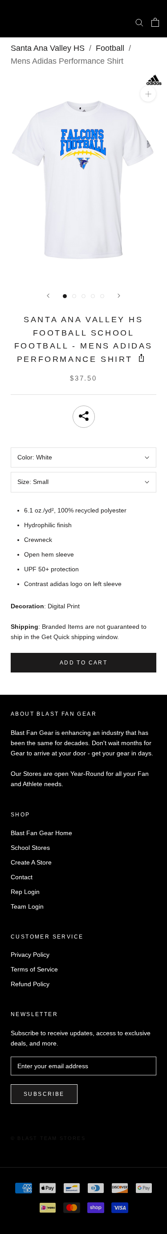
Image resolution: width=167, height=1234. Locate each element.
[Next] (119, 296)
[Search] (139, 22)
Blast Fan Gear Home (41, 832)
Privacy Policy (30, 954)
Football (110, 48)
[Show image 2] (74, 296)
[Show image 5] (102, 296)
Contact (22, 877)
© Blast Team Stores (48, 1138)
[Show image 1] (65, 296)
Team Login (27, 906)
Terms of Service (34, 969)
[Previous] (48, 296)
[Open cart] (155, 22)
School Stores (30, 847)
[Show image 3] (83, 296)
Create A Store (31, 862)
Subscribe (44, 1094)
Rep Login (25, 891)
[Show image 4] (93, 296)
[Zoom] (148, 94)
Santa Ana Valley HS (48, 48)
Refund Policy (30, 984)
